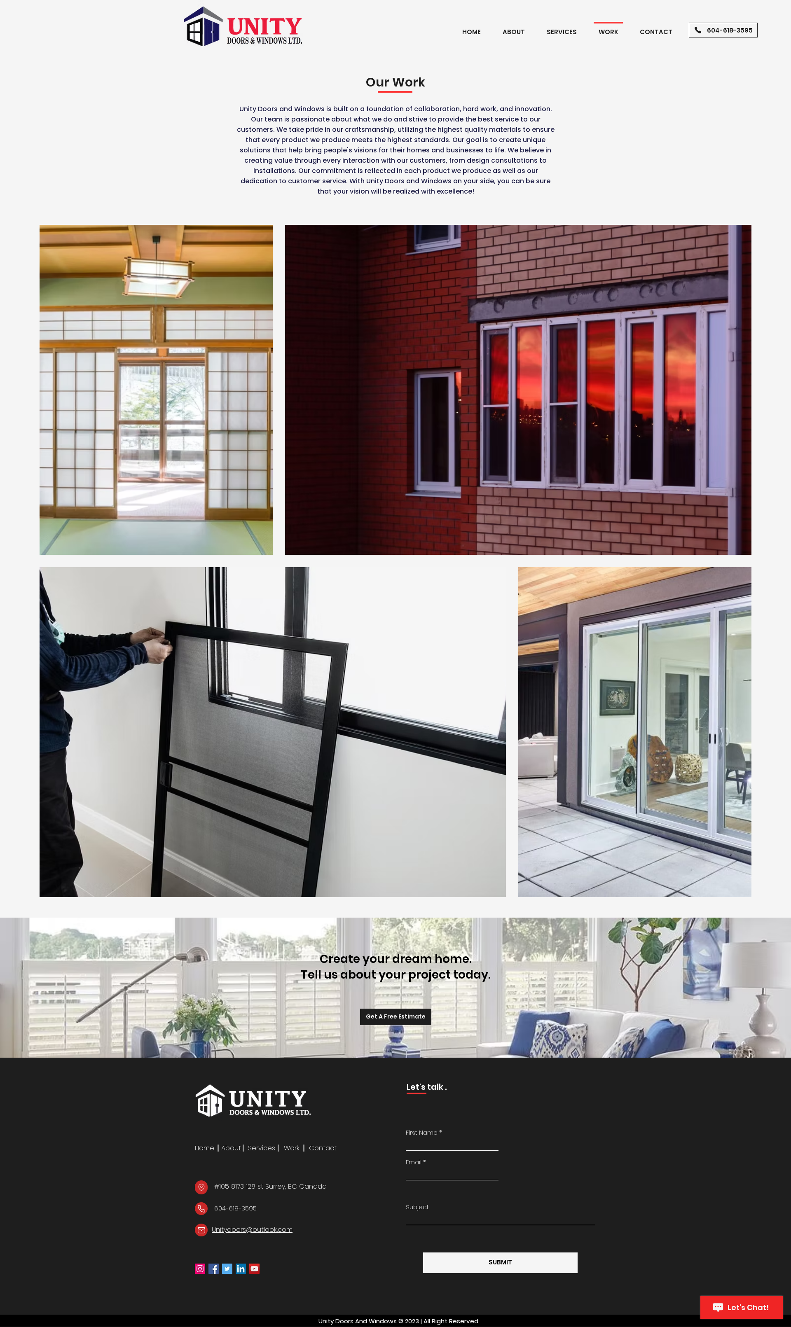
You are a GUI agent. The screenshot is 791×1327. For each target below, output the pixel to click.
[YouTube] (254, 1269)
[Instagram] (200, 1269)
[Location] (201, 1187)
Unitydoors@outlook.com (252, 1229)
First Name (422, 1132)
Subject (417, 1207)
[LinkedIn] (241, 1269)
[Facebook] (213, 1269)
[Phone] (201, 1208)
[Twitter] (227, 1269)
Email (413, 1162)
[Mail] (201, 1230)
